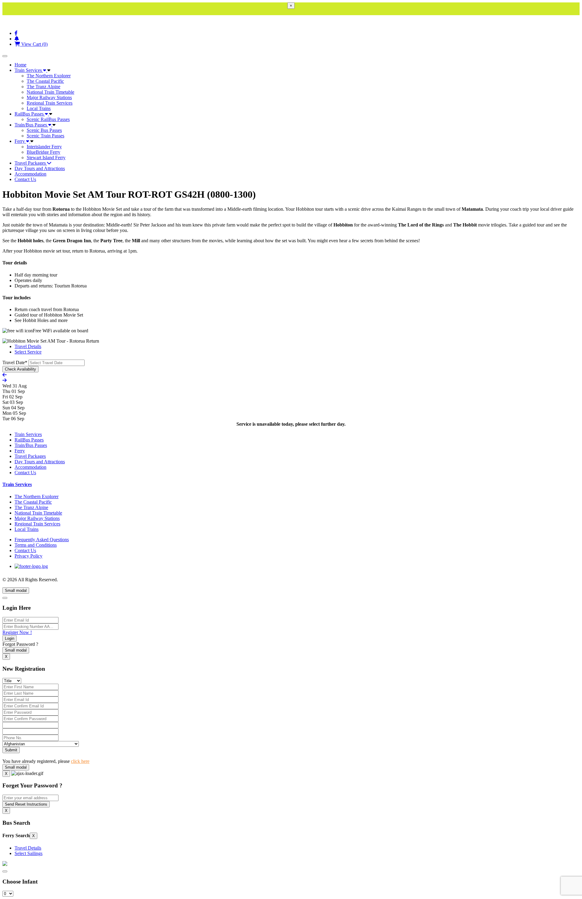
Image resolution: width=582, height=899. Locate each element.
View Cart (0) (34, 44)
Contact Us (25, 179)
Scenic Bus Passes (44, 130)
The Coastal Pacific (45, 81)
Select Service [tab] (28, 351)
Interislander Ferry (44, 146)
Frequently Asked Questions (42, 539)
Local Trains (39, 108)
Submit (11, 750)
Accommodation (30, 173)
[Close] (4, 598)
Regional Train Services (49, 103)
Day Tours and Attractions (40, 168)
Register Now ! (17, 632)
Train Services (29, 70)
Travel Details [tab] (28, 346)
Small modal (16, 590)
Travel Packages (31, 163)
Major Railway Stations (49, 97)
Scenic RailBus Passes (48, 119)
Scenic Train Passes (45, 135)
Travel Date (14, 362)
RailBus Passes (30, 113)
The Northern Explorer (49, 75)
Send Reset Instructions (26, 804)
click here (80, 761)
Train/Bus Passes (31, 124)
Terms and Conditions (36, 545)
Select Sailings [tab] (28, 853)
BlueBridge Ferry (43, 152)
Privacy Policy (28, 556)
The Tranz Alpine (43, 86)
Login (9, 638)
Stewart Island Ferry (46, 157)
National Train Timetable (50, 92)
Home (20, 64)
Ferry (20, 141)
